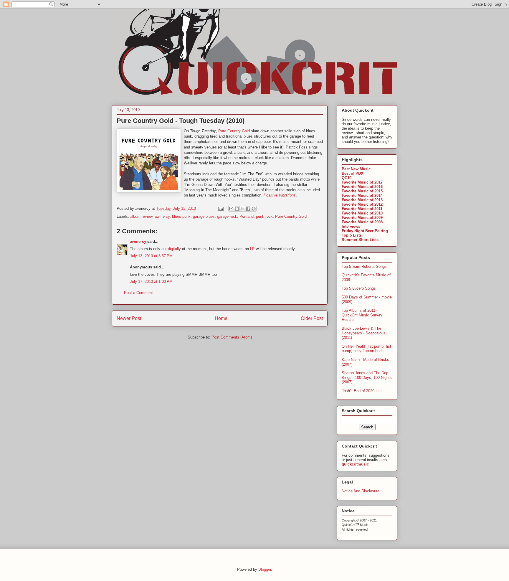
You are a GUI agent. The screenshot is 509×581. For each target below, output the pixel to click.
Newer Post (129, 318)
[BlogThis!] (237, 209)
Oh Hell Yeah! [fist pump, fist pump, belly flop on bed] (366, 348)
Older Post (312, 318)
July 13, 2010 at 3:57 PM (151, 256)
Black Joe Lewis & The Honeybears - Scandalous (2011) (364, 333)
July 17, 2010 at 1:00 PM (151, 281)
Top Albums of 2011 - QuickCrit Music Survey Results (362, 315)
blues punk (181, 216)
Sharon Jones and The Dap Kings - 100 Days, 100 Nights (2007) (367, 377)
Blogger (264, 569)
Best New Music (356, 169)
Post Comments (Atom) (231, 337)
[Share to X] (242, 209)
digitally (174, 249)
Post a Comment (138, 292)
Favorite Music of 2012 (362, 204)
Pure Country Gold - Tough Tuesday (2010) (180, 120)
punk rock (264, 216)
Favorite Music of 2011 (362, 209)
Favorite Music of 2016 (362, 186)
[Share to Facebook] (248, 209)
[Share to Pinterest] (254, 209)
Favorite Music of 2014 (362, 195)
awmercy (162, 216)
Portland (246, 216)
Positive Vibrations (280, 195)
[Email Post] (220, 208)
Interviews (351, 226)
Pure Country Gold (234, 131)
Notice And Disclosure (360, 491)
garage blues (204, 216)
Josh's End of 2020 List (362, 391)
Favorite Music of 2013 (362, 200)
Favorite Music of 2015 (362, 191)
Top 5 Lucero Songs (359, 288)
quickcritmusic (355, 464)
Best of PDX (352, 173)
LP (252, 249)
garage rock (227, 216)
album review (141, 216)
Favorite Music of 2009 (362, 217)
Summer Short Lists (360, 239)
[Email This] (231, 209)
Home (221, 318)
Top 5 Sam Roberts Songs (364, 266)
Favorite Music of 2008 (362, 222)
